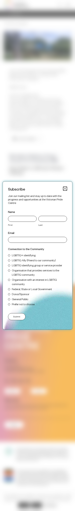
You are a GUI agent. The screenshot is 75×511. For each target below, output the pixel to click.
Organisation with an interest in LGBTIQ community (34, 282)
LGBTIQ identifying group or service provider (37, 265)
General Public (20, 299)
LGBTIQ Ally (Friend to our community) (34, 260)
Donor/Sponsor (20, 294)
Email (11, 232)
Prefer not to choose (23, 304)
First (10, 224)
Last (40, 224)
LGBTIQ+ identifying (24, 255)
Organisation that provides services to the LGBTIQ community (35, 272)
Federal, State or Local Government (32, 289)
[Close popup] (65, 189)
